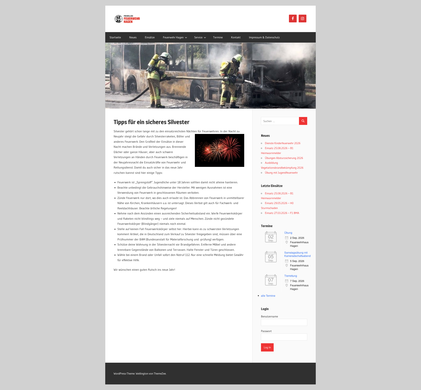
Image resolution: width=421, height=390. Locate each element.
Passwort (266, 331)
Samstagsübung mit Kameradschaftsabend (297, 254)
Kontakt (236, 37)
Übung (288, 232)
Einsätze (150, 37)
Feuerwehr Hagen (173, 37)
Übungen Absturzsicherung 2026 (284, 158)
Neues (132, 37)
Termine (218, 37)
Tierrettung (290, 276)
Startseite (115, 37)
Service (198, 37)
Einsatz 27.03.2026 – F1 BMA (282, 213)
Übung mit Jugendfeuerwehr (281, 172)
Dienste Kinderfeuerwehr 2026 (282, 143)
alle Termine (268, 296)
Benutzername (269, 316)
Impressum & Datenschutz (264, 37)
